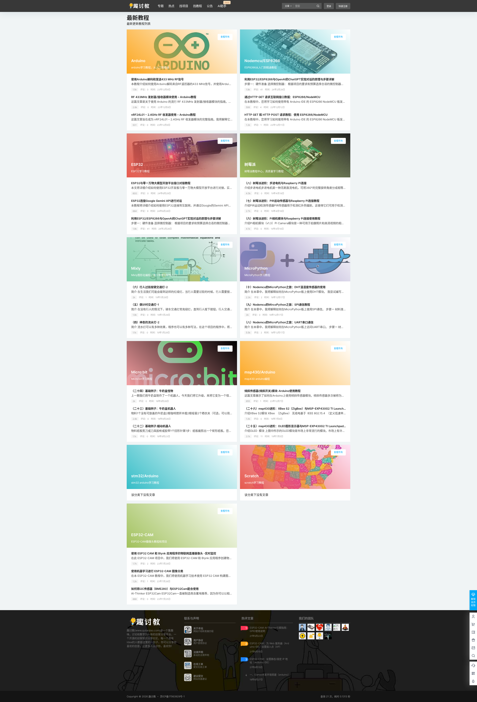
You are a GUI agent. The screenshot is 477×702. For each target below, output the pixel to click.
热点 (171, 6)
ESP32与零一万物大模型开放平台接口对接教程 (160, 183)
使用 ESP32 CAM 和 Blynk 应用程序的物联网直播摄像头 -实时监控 (173, 553)
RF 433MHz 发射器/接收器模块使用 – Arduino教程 (163, 97)
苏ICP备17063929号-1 (172, 696)
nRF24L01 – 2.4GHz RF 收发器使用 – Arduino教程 (163, 114)
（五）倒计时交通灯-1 (145, 304)
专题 (161, 6)
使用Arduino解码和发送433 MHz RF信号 (157, 79)
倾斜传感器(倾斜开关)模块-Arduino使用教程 (272, 391)
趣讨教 (152, 696)
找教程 (197, 6)
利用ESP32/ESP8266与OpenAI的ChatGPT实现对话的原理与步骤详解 (289, 79)
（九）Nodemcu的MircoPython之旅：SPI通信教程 (277, 304)
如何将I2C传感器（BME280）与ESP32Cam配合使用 (165, 589)
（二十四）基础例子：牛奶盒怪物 (152, 391)
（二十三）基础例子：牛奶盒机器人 (153, 408)
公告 (210, 6)
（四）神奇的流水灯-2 (145, 322)
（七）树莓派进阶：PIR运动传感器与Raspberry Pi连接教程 (281, 201)
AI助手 (222, 4)
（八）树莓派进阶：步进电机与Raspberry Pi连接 (275, 183)
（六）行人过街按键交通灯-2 (149, 287)
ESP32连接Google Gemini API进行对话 (156, 201)
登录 (329, 6)
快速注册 (343, 6)
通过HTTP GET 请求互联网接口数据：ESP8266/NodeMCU (282, 97)
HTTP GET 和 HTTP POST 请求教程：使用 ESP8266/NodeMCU (286, 114)
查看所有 (225, 36)
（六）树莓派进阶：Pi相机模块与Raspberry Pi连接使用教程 (282, 218)
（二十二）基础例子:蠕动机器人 (151, 426)
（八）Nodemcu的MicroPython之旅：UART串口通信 (278, 322)
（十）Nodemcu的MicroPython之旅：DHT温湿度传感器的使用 (285, 287)
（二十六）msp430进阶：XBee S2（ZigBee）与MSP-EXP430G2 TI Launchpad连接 (299, 408)
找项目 (183, 6)
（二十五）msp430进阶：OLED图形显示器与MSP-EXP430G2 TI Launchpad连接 (296, 426)
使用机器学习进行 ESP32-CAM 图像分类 (157, 571)
